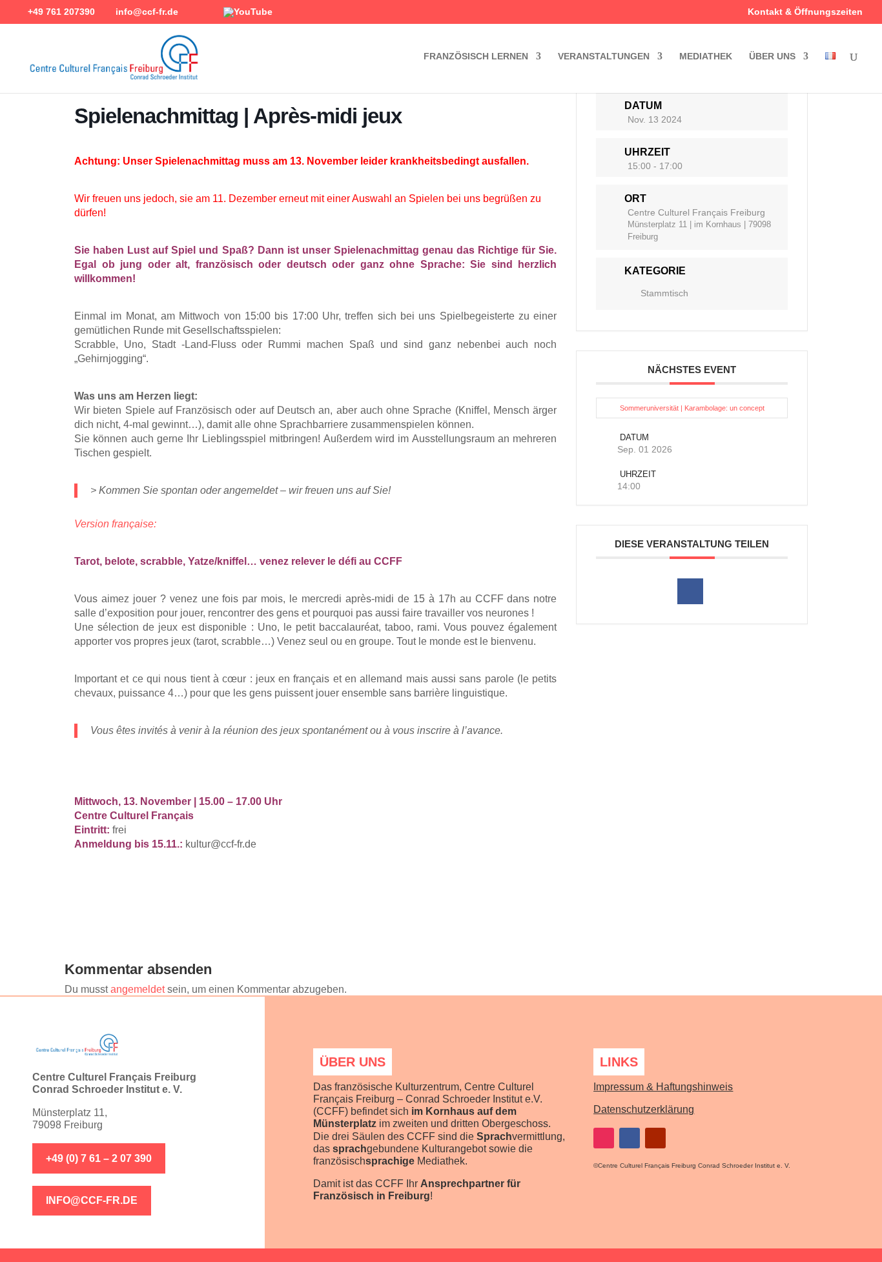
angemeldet (137, 989)
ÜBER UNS (772, 56)
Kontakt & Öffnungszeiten (805, 12)
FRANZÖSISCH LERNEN (476, 56)
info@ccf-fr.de (92, 1200)
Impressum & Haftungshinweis (663, 1086)
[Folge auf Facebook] (629, 1138)
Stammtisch (664, 293)
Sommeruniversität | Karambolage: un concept (692, 408)
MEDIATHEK (705, 56)
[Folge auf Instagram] (603, 1138)
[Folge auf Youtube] (655, 1138)
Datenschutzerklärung (643, 1109)
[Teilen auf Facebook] (690, 591)
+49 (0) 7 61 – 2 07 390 (99, 1158)
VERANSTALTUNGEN (604, 56)
